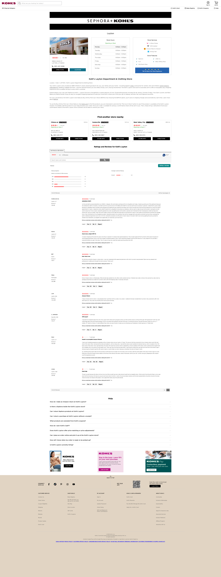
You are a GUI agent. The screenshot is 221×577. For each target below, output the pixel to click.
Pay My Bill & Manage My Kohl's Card (136, 503)
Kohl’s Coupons (72, 514)
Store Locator (71, 507)
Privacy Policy (68, 541)
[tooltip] (166, 155)
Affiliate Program (160, 521)
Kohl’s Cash (41, 524)
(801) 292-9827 (99, 135)
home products (164, 85)
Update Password (101, 503)
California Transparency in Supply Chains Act (151, 541)
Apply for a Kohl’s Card (133, 507)
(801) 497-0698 (59, 66)
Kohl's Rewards (130, 500)
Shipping (40, 507)
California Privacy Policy (80, 541)
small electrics (54, 87)
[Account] (208, 2)
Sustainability (159, 503)
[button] (168, 390)
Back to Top (110, 477)
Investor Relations (160, 517)
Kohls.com (85, 104)
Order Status (41, 500)
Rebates (40, 514)
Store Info (60, 138)
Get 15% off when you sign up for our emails (73, 500)
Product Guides (42, 521)
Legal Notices (60, 541)
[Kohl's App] (63, 461)
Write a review (164, 166)
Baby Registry (71, 497)
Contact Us (41, 497)
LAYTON (62, 83)
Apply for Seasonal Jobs (162, 510)
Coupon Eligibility (42, 503)
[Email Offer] (110, 461)
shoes (132, 85)
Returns (40, 510)
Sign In (98, 497)
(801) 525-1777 (58, 135)
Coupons (78, 69)
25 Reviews (65, 155)
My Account (100, 500)
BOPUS (56, 99)
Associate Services (161, 514)
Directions (60, 69)
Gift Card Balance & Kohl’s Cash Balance (102, 510)
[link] (55, 155)
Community (159, 497)
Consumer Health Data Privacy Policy (99, 541)
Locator (52, 83)
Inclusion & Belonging (161, 500)
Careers (158, 507)
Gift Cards (70, 510)
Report (100, 224)
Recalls (40, 517)
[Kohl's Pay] (158, 461)
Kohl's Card (130, 497)
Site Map (70, 503)
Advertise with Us (160, 524)
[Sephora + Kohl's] (110, 29)
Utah (57, 83)
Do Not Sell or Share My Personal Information (124, 541)
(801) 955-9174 (140, 135)
